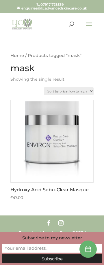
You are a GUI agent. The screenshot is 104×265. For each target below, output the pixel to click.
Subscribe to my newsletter (52, 238)
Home (17, 55)
